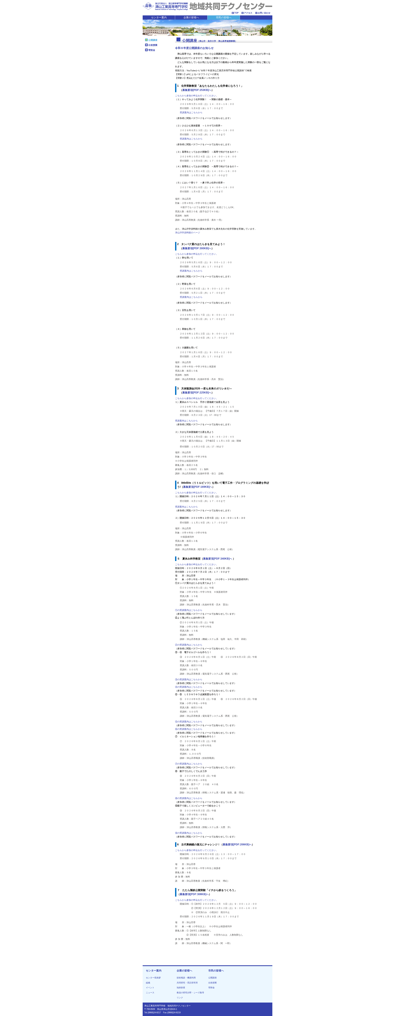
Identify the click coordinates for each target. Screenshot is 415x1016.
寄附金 (151, 50)
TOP (236, 13)
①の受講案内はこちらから (188, 610)
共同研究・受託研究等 (187, 982)
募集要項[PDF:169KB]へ (197, 486)
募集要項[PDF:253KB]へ (196, 90)
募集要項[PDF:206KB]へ (237, 844)
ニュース (150, 992)
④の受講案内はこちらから (188, 687)
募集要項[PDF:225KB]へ (196, 392)
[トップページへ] (207, 6)
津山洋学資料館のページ (187, 232)
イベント (150, 987)
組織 (148, 982)
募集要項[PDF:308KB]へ (194, 894)
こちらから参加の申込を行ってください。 (196, 95)
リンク (180, 997)
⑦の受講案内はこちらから (188, 763)
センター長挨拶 (153, 977)
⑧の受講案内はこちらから (188, 798)
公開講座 (152, 40)
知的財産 (181, 987)
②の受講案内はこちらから (188, 644)
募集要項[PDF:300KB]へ (196, 248)
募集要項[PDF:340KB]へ (218, 558)
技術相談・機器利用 (186, 977)
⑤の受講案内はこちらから (188, 721)
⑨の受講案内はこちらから (188, 833)
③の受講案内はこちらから (188, 679)
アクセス (248, 13)
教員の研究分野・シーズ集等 (190, 992)
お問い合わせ (264, 13)
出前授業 (152, 45)
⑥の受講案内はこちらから (188, 729)
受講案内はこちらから (191, 112)
